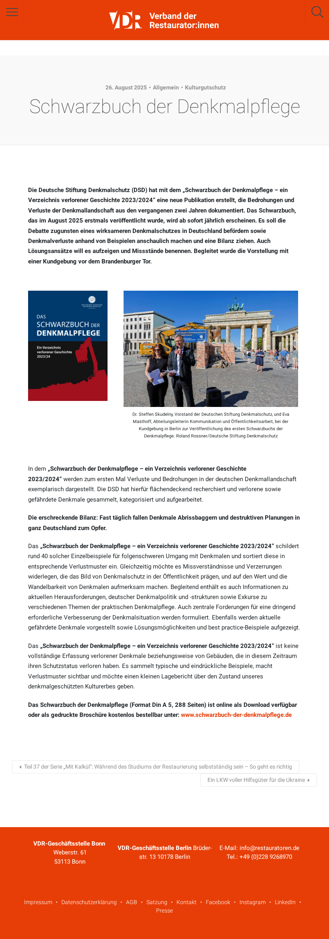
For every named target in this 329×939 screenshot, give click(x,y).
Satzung (156, 902)
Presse (164, 910)
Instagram (253, 902)
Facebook (218, 902)
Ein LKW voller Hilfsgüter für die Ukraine (256, 780)
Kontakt (187, 902)
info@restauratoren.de (269, 848)
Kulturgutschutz (205, 87)
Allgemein (166, 87)
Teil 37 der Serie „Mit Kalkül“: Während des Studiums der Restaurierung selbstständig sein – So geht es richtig (158, 766)
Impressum (38, 902)
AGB (131, 902)
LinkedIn (285, 902)
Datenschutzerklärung (89, 902)
